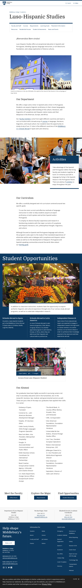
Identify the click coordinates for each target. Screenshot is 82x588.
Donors (44, 535)
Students (32, 531)
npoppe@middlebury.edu (41, 517)
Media (43, 531)
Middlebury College (14, 12)
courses (45, 121)
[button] (68, 3)
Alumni (31, 535)
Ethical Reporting (73, 537)
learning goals (23, 245)
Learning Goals (44, 26)
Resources (14, 29)
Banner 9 (59, 545)
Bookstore (60, 549)
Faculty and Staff (16, 26)
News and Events (53, 29)
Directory (59, 566)
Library (71, 541)
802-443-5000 (6, 552)
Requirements (34, 26)
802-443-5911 (13, 562)
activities (69, 182)
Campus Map (60, 558)
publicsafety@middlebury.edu (10, 563)
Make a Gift (8, 543)
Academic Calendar (62, 535)
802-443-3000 (12, 556)
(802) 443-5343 (41, 515)
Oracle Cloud (72, 549)
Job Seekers (45, 539)
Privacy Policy (46, 584)
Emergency (60, 531)
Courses (25, 26)
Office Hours (13, 498)
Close (75, 579)
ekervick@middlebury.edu (68, 519)
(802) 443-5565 (68, 517)
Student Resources (68, 498)
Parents (32, 543)
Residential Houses (25, 29)
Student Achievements (39, 29)
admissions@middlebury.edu (10, 558)
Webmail (71, 570)
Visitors (43, 543)
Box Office (60, 554)
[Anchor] (35, 99)
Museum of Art (73, 545)
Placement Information (58, 26)
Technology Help (73, 560)
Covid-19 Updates (61, 562)
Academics (23, 12)
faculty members (25, 119)
